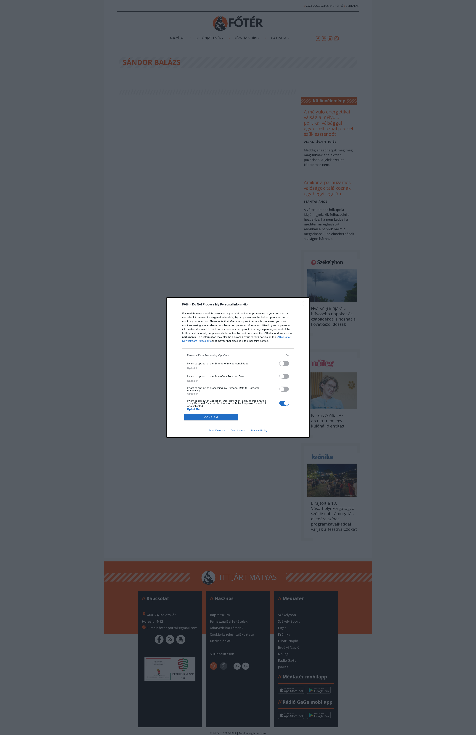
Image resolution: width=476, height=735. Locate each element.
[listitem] (238, 355)
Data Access (238, 430)
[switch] (284, 363)
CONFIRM (211, 417)
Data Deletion (217, 430)
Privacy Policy (259, 430)
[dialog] (238, 367)
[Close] (302, 304)
